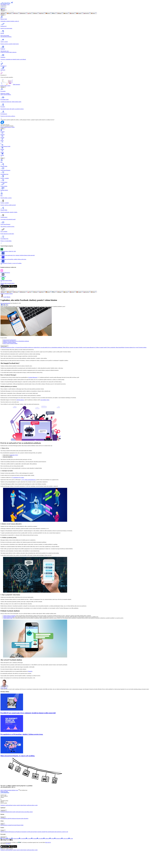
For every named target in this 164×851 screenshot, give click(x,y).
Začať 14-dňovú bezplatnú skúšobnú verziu (9, 790)
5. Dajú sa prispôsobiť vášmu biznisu (113, 347)
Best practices (3, 303)
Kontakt (18, 811)
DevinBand (8, 843)
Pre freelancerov (13, 818)
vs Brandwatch (58, 838)
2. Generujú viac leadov (73, 347)
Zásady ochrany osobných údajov (16, 805)
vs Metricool (47, 838)
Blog (1, 825)
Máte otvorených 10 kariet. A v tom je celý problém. (18, 756)
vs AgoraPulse (23, 838)
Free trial (2, 4)
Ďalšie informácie (16, 84)
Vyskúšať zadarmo (9, 293)
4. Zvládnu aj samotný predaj (100, 347)
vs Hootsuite (4, 838)
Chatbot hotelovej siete (7, 618)
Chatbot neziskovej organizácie (9, 615)
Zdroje (2, 158)
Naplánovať (18, 831)
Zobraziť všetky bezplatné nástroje (7, 283)
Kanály (2, 128)
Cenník (2, 284)
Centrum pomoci (23, 811)
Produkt (2, 14)
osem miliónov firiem (45, 399)
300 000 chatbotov (20, 399)
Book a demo (7, 4)
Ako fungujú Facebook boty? (6, 347)
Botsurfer (30, 671)
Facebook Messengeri (32, 377)
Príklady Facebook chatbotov (127, 347)
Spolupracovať (13, 831)
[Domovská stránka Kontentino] (7, 3)
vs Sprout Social (15, 838)
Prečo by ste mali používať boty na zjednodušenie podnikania (49, 347)
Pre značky (8, 818)
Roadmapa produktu (5, 811)
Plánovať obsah (4, 831)
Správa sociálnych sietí (63, 831)
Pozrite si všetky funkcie (5, 85)
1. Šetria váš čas (65, 347)
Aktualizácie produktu (6, 825)
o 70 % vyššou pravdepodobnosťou (28, 479)
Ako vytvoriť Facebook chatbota (139, 347)
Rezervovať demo (4, 791)
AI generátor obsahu (40, 831)
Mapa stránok (30, 811)
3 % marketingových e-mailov (18, 477)
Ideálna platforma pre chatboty (31, 347)
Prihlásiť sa (3, 8)
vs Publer (52, 838)
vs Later (71, 838)
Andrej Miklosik (4, 688)
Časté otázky (14, 825)
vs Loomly (29, 838)
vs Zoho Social (65, 838)
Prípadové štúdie (20, 825)
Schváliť (8, 831)
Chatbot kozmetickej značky (8, 616)
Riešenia (2, 87)
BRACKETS (48, 842)
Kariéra (10, 811)
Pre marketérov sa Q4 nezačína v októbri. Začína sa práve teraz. (22, 734)
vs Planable (34, 838)
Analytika (34, 831)
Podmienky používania (5, 805)
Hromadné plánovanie (54, 831)
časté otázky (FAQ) (14, 455)
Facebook (8, 303)
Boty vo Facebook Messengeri (18, 347)
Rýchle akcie (47, 831)
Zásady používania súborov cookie (30, 805)
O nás (16, 811)
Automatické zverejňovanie (26, 831)
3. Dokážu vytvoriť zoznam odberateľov (86, 347)
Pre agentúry (3, 818)
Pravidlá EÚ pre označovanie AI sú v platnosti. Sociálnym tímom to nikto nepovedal (28, 713)
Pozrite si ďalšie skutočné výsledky (8, 127)
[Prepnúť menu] (3, 6)
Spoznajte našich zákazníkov (22, 818)
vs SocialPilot (40, 838)
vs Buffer (9, 838)
